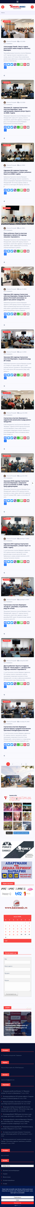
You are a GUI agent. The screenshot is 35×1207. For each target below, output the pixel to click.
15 (25, 928)
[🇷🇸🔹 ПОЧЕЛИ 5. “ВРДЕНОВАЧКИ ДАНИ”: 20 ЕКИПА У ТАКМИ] (27, 816)
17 (5, 931)
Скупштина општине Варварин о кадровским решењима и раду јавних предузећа (17, 419)
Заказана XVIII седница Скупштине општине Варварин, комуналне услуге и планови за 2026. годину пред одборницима (16, 483)
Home (3, 12)
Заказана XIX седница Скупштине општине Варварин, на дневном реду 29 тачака (17, 358)
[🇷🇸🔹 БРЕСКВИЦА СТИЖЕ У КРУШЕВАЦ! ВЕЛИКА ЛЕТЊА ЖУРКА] (17, 816)
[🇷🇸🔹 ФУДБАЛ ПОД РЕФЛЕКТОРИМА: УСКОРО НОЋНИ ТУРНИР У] (8, 816)
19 (13, 931)
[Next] (30, 1007)
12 (13, 928)
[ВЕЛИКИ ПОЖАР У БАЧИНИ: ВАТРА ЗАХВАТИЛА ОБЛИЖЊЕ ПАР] (27, 826)
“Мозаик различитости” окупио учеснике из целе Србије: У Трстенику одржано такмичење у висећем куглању (16, 1141)
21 (21, 931)
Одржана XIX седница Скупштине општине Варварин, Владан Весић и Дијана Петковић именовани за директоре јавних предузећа (17, 296)
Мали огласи (6, 1177)
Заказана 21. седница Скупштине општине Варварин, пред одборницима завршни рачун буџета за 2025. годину (17, 110)
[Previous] (27, 1007)
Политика (7, 21)
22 (25, 931)
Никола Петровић (11, 41)
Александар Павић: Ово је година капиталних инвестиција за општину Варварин (17, 48)
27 (17, 934)
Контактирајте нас (11, 994)
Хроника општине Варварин (11, 1170)
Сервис (5, 1174)
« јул (6, 940)
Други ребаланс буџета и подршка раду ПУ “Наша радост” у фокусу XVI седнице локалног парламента (17, 667)
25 (9, 934)
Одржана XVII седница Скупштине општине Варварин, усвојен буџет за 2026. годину (17, 545)
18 (9, 931)
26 (13, 934)
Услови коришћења (8, 1180)
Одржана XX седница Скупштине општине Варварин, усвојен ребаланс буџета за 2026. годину (17, 172)
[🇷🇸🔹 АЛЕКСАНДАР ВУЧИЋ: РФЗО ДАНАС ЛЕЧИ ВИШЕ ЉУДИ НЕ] (8, 807)
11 (9, 928)
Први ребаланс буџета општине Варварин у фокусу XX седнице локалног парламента (15, 235)
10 (5, 928)
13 (17, 928)
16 (29, 928)
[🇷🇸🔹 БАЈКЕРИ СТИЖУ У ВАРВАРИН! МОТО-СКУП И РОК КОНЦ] (27, 807)
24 (5, 934)
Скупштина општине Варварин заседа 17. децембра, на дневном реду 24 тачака (16, 606)
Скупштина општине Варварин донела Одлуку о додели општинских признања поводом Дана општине (17, 728)
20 (17, 931)
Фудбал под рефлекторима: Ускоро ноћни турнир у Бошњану (16, 1027)
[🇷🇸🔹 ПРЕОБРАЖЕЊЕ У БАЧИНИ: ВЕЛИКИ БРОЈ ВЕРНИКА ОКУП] (17, 807)
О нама (5, 1183)
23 (29, 931)
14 (21, 928)
